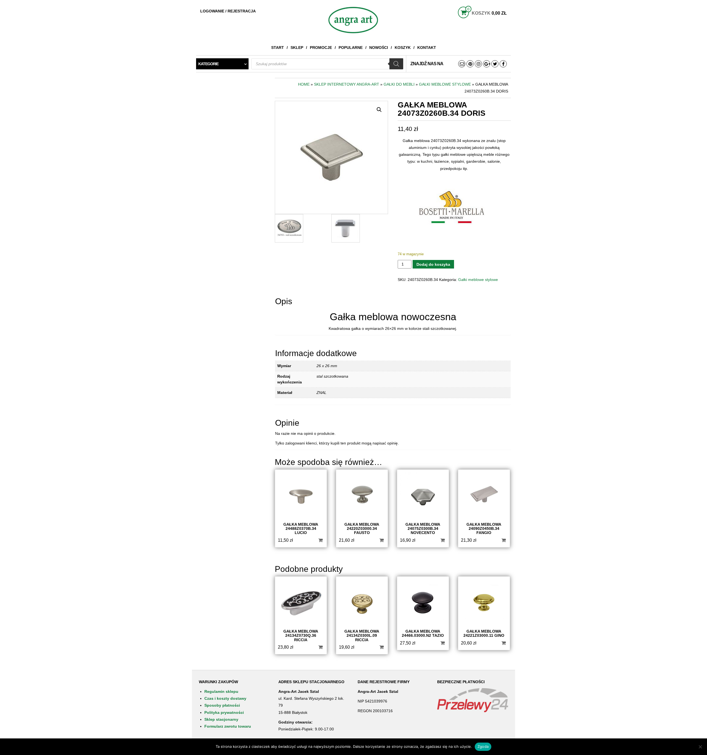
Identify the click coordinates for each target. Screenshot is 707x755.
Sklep (297, 47)
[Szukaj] (396, 63)
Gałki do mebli (399, 84)
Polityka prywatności (224, 712)
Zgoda (483, 746)
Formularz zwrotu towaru (227, 726)
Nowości (378, 47)
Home (304, 84)
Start (277, 47)
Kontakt (426, 47)
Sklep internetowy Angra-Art (346, 84)
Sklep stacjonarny (221, 719)
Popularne (351, 47)
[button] (379, 110)
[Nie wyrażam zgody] (700, 746)
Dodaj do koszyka (433, 264)
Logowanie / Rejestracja (228, 11)
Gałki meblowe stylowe (445, 84)
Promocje (321, 47)
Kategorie (208, 64)
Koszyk (403, 47)
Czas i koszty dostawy (225, 698)
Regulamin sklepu (221, 691)
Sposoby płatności (222, 705)
